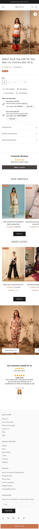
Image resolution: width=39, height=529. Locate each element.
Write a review (19, 167)
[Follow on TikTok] (24, 518)
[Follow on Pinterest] (19, 518)
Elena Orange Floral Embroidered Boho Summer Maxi (13, 223)
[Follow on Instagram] (13, 518)
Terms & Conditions (8, 482)
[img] (19, 368)
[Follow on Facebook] (3, 518)
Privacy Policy (6, 479)
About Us (5, 419)
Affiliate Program (7, 486)
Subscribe (8, 511)
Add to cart (19, 526)
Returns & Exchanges (8, 425)
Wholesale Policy (7, 476)
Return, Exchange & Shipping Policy (13, 472)
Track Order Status (8, 422)
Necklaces (5, 462)
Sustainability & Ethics (9, 489)
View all (19, 234)
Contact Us (5, 429)
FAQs (3, 432)
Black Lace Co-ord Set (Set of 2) (13, 284)
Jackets (4, 455)
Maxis (4, 449)
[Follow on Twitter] (8, 518)
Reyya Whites (6, 452)
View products (10, 350)
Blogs (3, 435)
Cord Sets (5, 459)
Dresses (4, 445)
